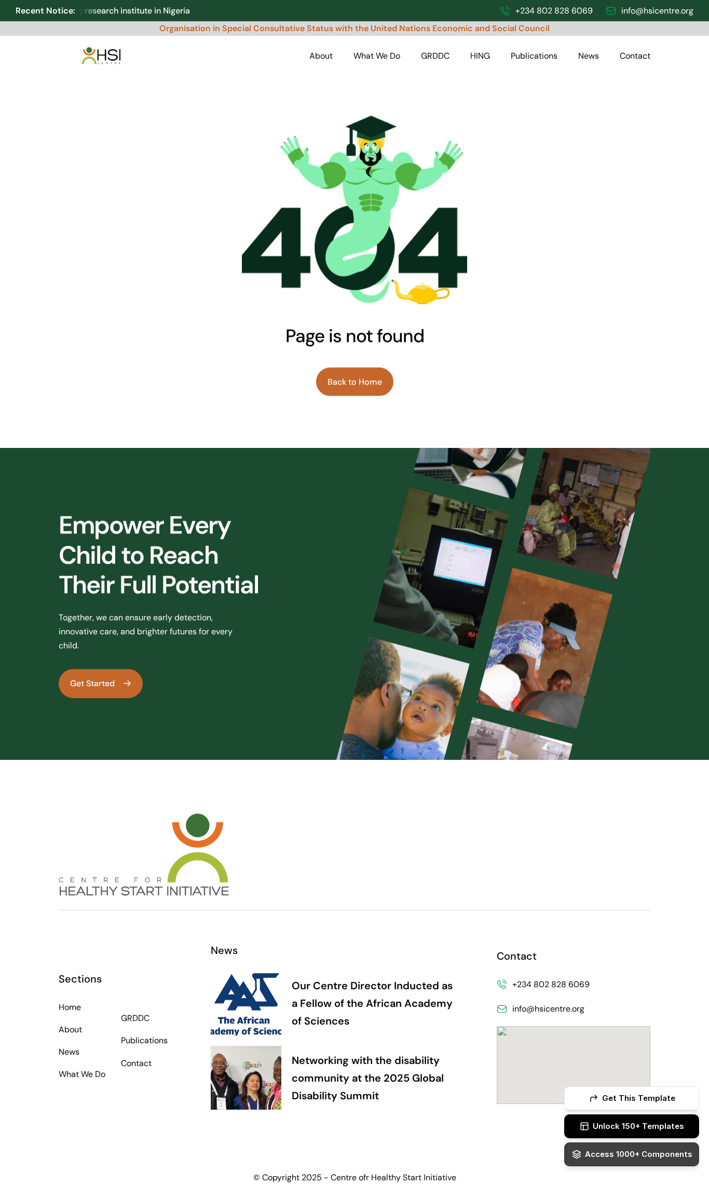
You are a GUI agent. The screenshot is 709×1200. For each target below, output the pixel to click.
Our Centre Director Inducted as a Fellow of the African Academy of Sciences (373, 1003)
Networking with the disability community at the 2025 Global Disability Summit (369, 1078)
